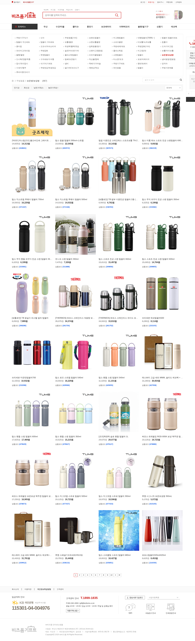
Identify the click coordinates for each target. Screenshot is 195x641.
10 (111, 575)
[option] (169, 14)
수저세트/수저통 (47, 59)
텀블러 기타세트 (47, 42)
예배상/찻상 (94, 68)
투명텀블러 (45, 55)
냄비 (67, 63)
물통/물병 (20, 55)
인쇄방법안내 (171, 613)
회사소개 (15, 589)
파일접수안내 (150, 613)
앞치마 (164, 63)
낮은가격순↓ (39, 88)
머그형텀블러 (118, 38)
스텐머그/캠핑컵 (96, 51)
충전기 (90, 26)
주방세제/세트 (119, 46)
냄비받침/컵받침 (168, 59)
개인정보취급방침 (44, 589)
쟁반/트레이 (142, 63)
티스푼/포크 (118, 59)
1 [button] (156, 11)
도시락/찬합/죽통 (23, 59)
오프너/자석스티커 (48, 46)
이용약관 (28, 589)
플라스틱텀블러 (71, 55)
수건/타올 (60, 26)
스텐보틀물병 (94, 42)
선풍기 (77, 10)
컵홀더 (164, 42)
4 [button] (162, 11)
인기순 (17, 88)
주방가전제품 (167, 68)
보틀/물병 (69, 42)
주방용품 (20, 81)
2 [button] (158, 11)
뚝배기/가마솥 (95, 63)
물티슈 (76, 26)
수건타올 (61, 10)
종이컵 (19, 46)
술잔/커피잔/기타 (72, 51)
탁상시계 (69, 10)
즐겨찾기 (17, 2)
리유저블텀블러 (95, 55)
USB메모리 (124, 26)
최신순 (26, 88)
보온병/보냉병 (168, 55)
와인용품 (117, 68)
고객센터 (178, 2)
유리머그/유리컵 (23, 51)
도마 (42, 38)
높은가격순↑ (53, 88)
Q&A (130, 613)
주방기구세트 (118, 63)
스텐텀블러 (118, 55)
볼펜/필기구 (143, 26)
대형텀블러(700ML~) (146, 38)
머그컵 (53, 10)
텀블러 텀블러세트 (169, 38)
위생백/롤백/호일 (72, 46)
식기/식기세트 (46, 63)
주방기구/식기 (22, 38)
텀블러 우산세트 (23, 42)
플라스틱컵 (118, 51)
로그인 (142, 2)
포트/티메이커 (143, 59)
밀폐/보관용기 (71, 59)
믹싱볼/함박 (94, 59)
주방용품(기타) (71, 38)
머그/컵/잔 (142, 51)
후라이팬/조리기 (23, 72)
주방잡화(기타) (144, 46)
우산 (46, 26)
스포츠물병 (118, 42)
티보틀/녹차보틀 (144, 42)
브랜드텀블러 (94, 38)
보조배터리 (106, 26)
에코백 (46, 10)
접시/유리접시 (22, 63)
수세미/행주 (21, 68)
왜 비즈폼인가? (28, 2)
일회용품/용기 (95, 46)
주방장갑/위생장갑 (48, 68)
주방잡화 (44, 51)
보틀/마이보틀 (168, 51)
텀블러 (140, 55)
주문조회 (169, 2)
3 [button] (160, 11)
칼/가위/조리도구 (72, 68)
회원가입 (151, 2)
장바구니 (160, 2)
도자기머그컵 (167, 46)
